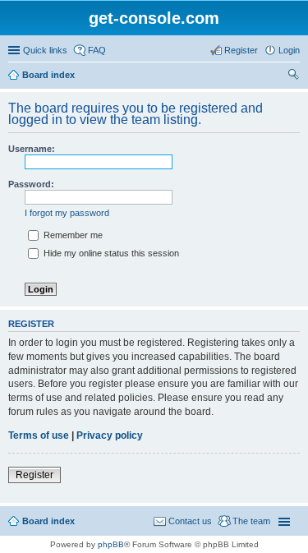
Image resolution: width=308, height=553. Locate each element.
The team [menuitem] (251, 521)
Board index (48, 75)
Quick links (45, 50)
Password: (31, 184)
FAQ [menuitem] (97, 50)
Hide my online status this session (110, 253)
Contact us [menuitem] (190, 521)
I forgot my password (67, 213)
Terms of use (38, 435)
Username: (31, 149)
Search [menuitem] (293, 76)
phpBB (111, 544)
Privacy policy (109, 435)
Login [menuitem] (289, 50)
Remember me (72, 235)
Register (34, 475)
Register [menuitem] (241, 50)
